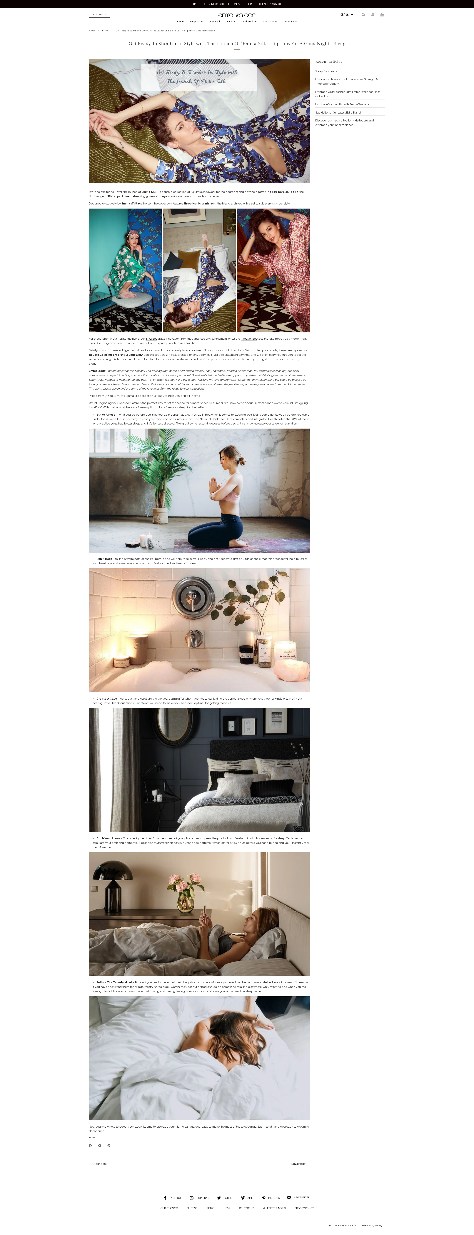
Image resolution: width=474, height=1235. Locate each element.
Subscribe (237, 656)
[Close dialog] (275, 554)
